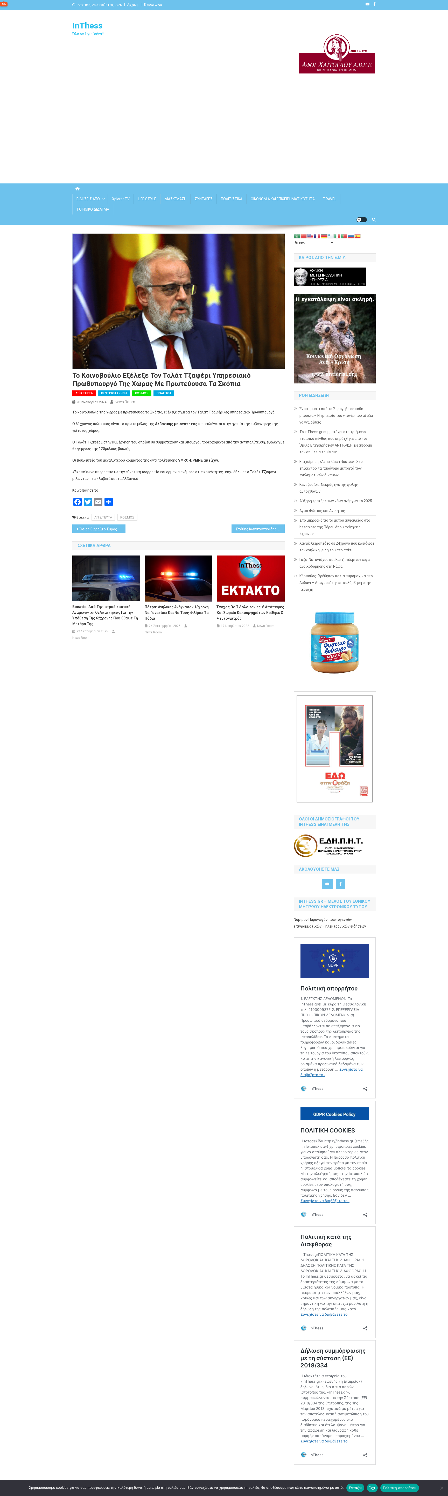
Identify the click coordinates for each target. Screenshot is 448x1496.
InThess (87, 26)
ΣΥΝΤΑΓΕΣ (204, 199)
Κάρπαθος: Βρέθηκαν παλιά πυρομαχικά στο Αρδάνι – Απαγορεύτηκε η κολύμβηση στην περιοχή (336, 582)
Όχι (372, 1488)
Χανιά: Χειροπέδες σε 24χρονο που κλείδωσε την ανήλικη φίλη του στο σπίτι (336, 546)
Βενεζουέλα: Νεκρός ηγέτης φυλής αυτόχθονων (328, 488)
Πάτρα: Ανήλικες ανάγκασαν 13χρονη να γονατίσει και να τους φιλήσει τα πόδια (177, 612)
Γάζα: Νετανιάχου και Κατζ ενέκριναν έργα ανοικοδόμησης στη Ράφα (334, 563)
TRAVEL (329, 199)
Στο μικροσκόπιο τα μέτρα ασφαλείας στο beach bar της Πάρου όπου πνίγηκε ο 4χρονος (334, 527)
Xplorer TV (121, 199)
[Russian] (351, 236)
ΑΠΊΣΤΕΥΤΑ (84, 393)
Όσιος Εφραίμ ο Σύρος (98, 529)
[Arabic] (297, 236)
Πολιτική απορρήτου (400, 1488)
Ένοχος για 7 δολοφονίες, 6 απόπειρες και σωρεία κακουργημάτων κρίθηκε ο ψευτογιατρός (250, 612)
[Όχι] (441, 1488)
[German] (324, 236)
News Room (125, 402)
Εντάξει (355, 1488)
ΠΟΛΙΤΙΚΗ (164, 393)
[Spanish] (357, 236)
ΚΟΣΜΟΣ (141, 393)
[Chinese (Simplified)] (303, 236)
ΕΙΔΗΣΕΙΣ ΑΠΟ (88, 199)
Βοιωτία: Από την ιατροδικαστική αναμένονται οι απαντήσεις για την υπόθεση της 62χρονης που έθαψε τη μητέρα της (105, 615)
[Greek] (330, 236)
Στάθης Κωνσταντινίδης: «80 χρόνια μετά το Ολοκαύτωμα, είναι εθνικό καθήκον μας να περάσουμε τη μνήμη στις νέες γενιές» (260, 529)
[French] (317, 236)
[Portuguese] (344, 236)
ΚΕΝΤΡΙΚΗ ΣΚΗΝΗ (114, 393)
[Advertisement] (224, 139)
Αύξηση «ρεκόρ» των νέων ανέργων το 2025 (335, 501)
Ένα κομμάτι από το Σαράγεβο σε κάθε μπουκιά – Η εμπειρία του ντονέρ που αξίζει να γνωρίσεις (336, 415)
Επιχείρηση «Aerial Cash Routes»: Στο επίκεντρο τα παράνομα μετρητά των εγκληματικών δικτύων (331, 468)
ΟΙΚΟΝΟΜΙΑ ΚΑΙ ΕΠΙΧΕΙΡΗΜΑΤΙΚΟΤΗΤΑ (283, 199)
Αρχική (132, 4)
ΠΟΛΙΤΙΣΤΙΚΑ (231, 199)
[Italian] (337, 236)
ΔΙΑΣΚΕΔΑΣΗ (175, 199)
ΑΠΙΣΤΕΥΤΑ (103, 517)
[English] (310, 236)
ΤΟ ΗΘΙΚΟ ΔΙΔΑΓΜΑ (92, 209)
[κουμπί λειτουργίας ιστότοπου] (361, 219)
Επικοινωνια (153, 4)
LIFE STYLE (147, 199)
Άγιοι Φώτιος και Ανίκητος (322, 511)
